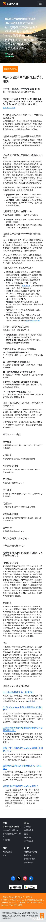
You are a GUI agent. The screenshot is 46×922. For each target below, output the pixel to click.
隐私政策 (27, 855)
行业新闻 (6, 840)
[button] (23, 692)
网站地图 (27, 837)
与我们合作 (28, 830)
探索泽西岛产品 (10, 69)
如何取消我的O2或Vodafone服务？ (20, 786)
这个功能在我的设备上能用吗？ (18, 692)
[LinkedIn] (31, 878)
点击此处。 (32, 701)
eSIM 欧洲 (28, 841)
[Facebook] (13, 878)
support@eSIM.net (10, 830)
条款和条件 (28, 862)
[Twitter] (19, 878)
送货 (26, 834)
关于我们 (27, 826)
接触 (4, 855)
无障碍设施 (7, 852)
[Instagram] (25, 878)
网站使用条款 (29, 859)
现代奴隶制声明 (30, 852)
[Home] (10, 3)
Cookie (18, 913)
